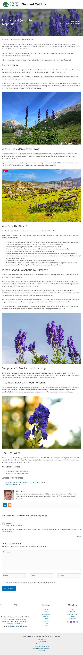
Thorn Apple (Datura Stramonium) (17, 471)
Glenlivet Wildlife (33, 4)
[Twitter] (77, 622)
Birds (46, 612)
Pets (46, 623)
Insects (46, 609)
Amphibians (46, 614)
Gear (46, 625)
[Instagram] (74, 622)
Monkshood (10, 484)
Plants (46, 618)
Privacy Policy (41, 639)
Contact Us (72, 618)
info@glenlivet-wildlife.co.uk (17, 626)
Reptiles (46, 621)
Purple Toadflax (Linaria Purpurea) (17, 473)
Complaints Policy (41, 644)
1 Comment (5, 39)
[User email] (9, 505)
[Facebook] (71, 622)
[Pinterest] (68, 622)
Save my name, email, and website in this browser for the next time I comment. (30, 582)
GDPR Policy (41, 641)
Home (72, 609)
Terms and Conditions (41, 646)
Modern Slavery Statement (41, 648)
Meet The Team (72, 614)
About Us (72, 612)
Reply (79, 536)
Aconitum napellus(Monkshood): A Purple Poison (22, 482)
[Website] (69, 576)
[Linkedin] (5, 505)
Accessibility (41, 651)
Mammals (46, 616)
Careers (72, 616)
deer (6, 277)
